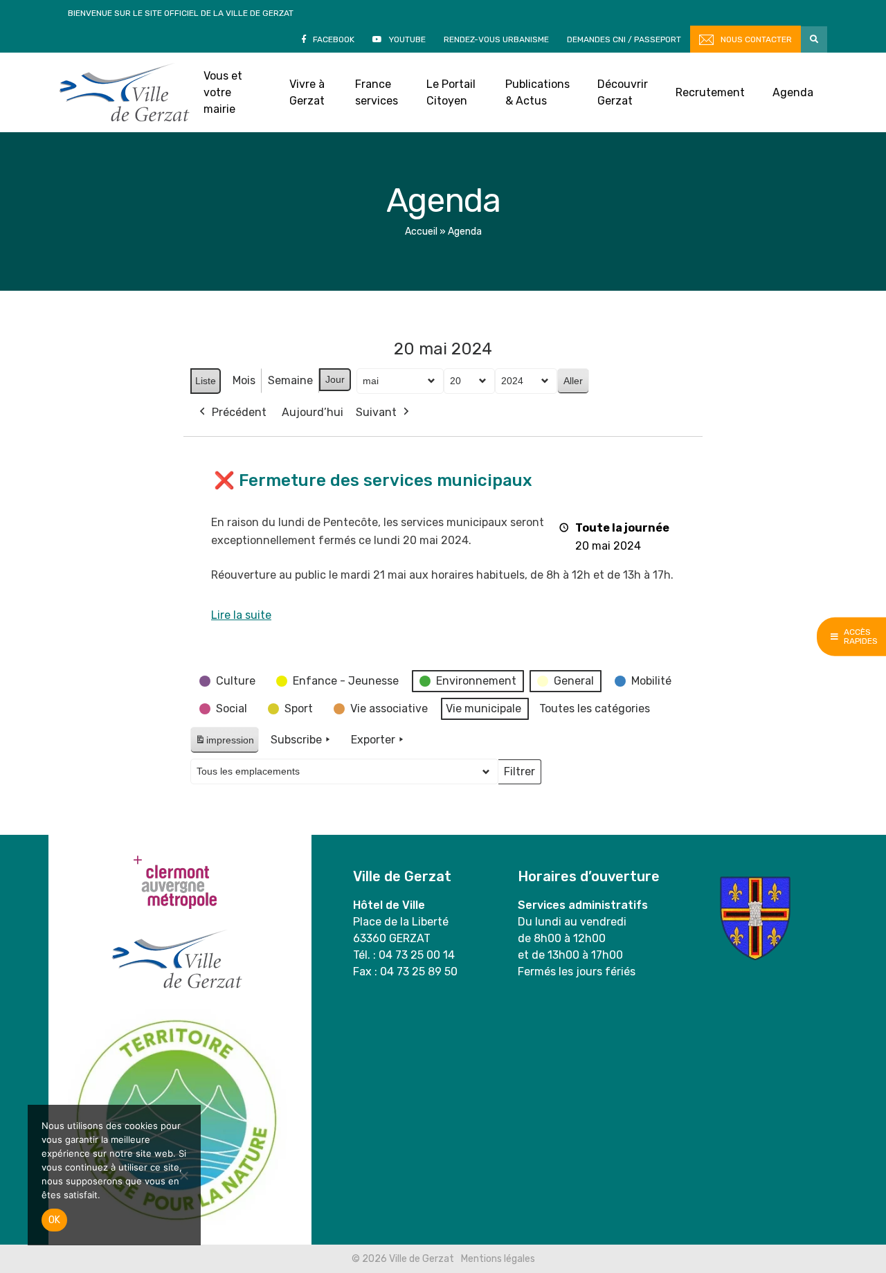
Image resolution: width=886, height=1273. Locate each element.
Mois (244, 380)
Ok (54, 1220)
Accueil (421, 231)
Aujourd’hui (312, 412)
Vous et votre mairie (223, 92)
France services (376, 92)
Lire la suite (241, 615)
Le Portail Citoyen (451, 92)
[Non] (183, 1175)
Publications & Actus (537, 92)
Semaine (290, 380)
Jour (335, 379)
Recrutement (710, 92)
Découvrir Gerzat (622, 92)
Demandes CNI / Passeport (624, 39)
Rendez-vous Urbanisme (496, 39)
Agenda (792, 92)
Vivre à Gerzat (307, 92)
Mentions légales (498, 1259)
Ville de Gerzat (124, 92)
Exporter (373, 739)
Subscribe (296, 739)
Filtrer (519, 774)
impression (224, 743)
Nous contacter (756, 39)
